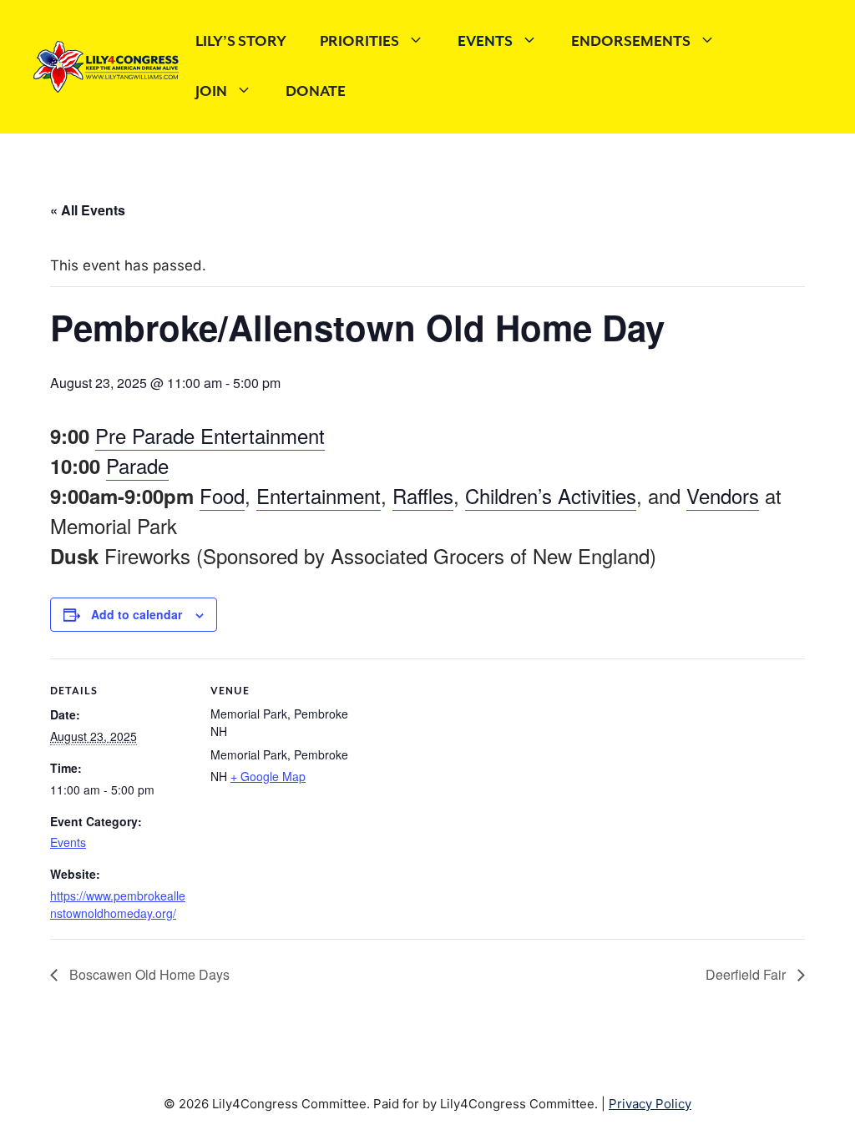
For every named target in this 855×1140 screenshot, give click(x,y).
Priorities (359, 41)
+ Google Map (268, 776)
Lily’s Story (240, 41)
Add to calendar (136, 614)
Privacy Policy (650, 1104)
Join (211, 91)
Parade (137, 465)
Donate (316, 91)
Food (222, 495)
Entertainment (318, 495)
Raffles (422, 495)
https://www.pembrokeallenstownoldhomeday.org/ (117, 904)
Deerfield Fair (747, 974)
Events (485, 41)
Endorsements (631, 41)
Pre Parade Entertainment (210, 435)
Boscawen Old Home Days (148, 974)
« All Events (87, 209)
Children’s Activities (550, 495)
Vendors (722, 495)
